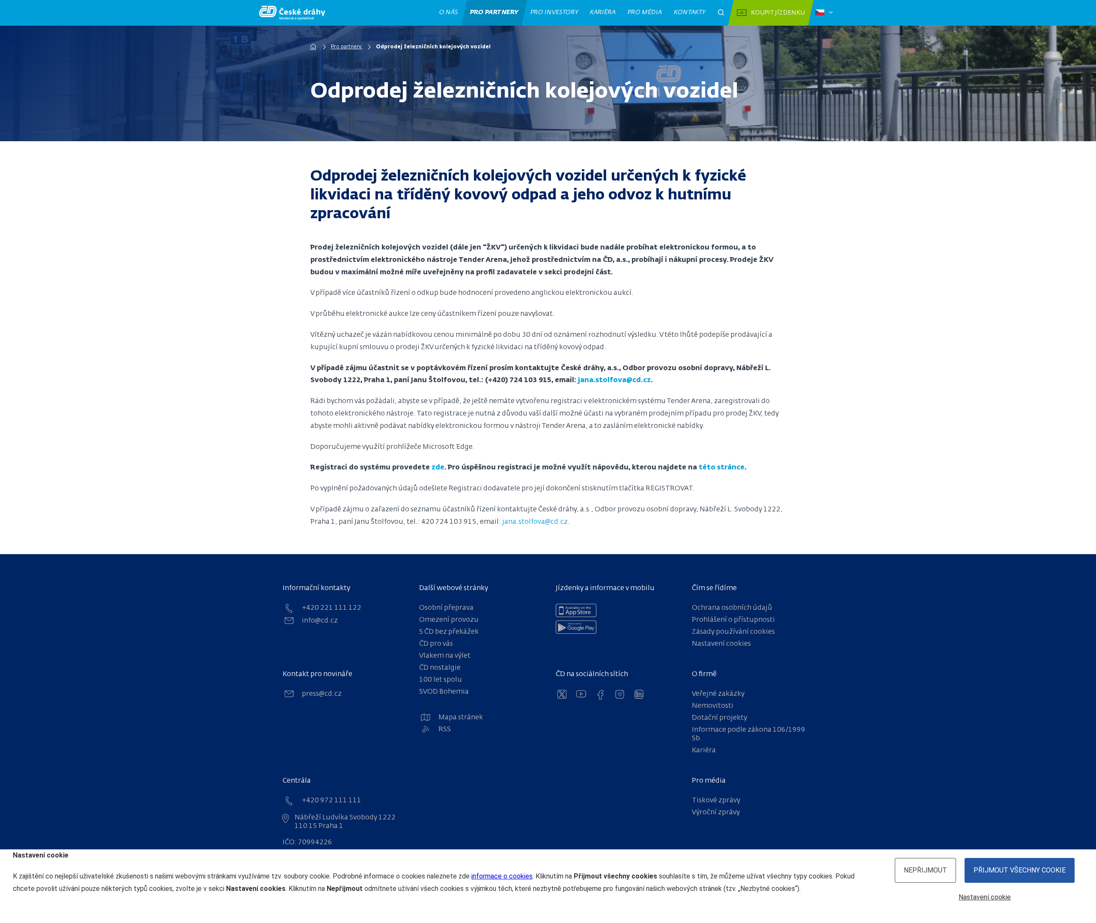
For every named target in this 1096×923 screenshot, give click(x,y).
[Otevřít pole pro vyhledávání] (721, 13)
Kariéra (603, 12)
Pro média (645, 12)
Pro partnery (494, 12)
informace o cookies (502, 876)
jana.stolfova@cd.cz (614, 380)
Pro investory (554, 12)
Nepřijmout (925, 870)
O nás (449, 12)
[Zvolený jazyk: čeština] (824, 13)
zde (438, 467)
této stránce (722, 467)
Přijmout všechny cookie (1020, 870)
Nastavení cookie (985, 897)
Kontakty (689, 12)
